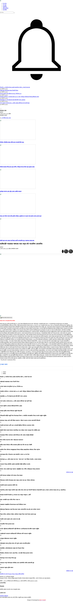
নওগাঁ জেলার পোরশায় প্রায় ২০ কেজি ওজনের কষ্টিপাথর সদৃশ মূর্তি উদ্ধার (15, 103)
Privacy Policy (11, 574)
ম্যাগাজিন (5, 10)
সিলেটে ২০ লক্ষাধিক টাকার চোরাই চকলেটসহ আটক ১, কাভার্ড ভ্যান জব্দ (15, 87)
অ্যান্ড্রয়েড (2, 596)
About (16, 574)
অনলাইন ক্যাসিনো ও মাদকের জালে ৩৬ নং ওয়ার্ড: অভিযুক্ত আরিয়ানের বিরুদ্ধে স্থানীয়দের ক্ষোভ (19, 97)
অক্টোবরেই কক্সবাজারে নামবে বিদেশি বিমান (9, 90)
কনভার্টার (5, 6)
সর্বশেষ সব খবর (69, 472)
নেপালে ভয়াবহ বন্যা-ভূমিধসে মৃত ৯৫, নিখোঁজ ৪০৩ (10, 93)
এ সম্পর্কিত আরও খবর (6, 118)
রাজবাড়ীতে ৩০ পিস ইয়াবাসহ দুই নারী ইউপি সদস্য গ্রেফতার (12, 100)
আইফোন (6, 596)
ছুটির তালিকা (5, 8)
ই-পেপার (4, 3)
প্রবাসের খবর (3, 110)
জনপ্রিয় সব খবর (69, 571)
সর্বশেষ (4, 372)
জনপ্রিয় (4, 373)
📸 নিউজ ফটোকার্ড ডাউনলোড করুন (6, 317)
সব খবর (4, 5)
